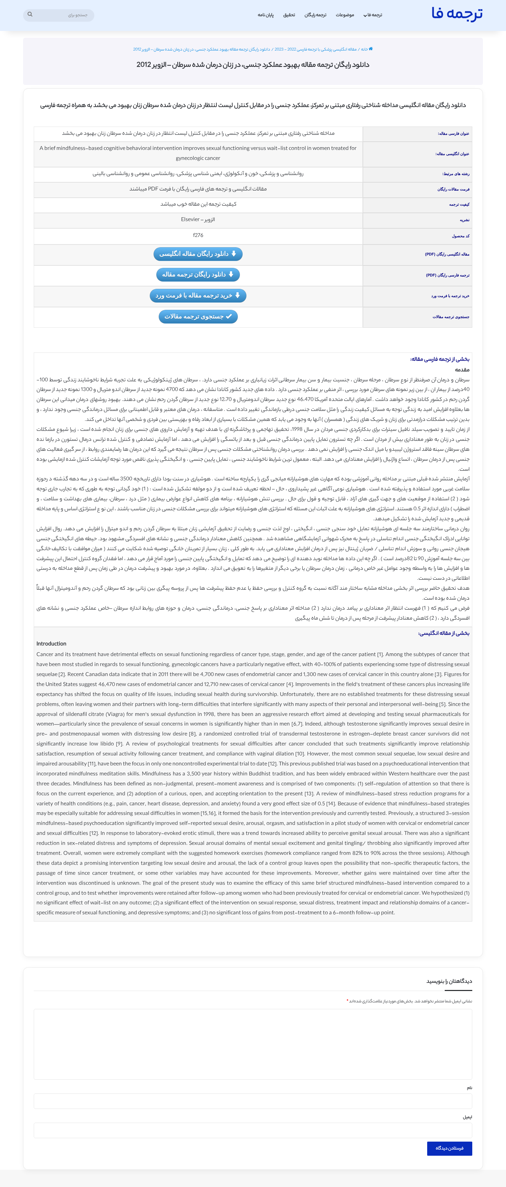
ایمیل (467, 1117)
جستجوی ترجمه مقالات (194, 316)
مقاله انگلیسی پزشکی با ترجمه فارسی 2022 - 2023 (316, 49)
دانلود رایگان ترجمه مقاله (194, 274)
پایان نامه (266, 15)
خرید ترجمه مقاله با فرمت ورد (194, 295)
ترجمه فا (375, 15)
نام (469, 1088)
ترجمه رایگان (315, 15)
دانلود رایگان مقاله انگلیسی (194, 253)
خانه (365, 49)
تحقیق (289, 15)
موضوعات (345, 15)
